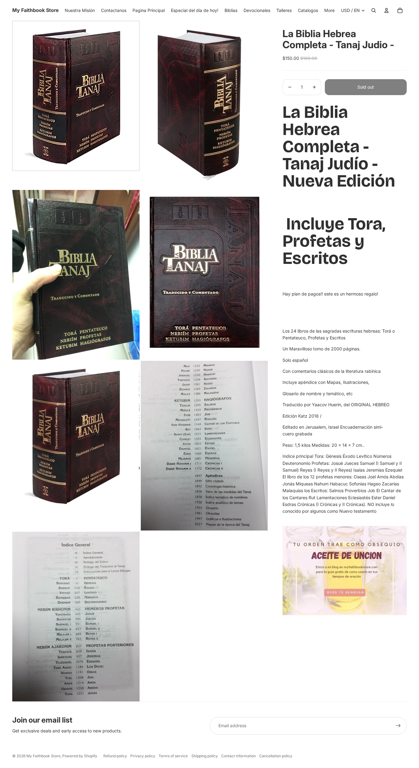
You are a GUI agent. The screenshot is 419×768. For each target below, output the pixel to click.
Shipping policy (204, 756)
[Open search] (373, 10)
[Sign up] (398, 725)
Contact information (238, 756)
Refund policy (115, 756)
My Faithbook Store (43, 756)
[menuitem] (329, 10)
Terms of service (173, 756)
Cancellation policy (275, 756)
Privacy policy (142, 756)
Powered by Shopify (79, 756)
